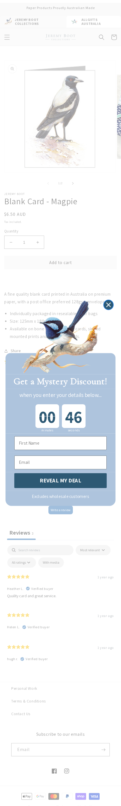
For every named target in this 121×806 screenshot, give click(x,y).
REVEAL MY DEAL (60, 480)
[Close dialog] (108, 305)
